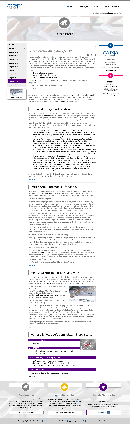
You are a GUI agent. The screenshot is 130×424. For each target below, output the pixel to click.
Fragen (42, 252)
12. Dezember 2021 (111, 91)
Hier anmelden (16, 97)
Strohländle (45, 130)
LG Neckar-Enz (33, 66)
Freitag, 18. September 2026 (111, 86)
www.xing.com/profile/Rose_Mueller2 (105, 406)
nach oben (32, 376)
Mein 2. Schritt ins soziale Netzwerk (45, 77)
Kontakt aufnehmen (111, 70)
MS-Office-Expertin (45, 193)
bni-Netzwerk (58, 149)
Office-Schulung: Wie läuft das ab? (45, 75)
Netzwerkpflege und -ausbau (43, 73)
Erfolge (37, 80)
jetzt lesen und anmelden (26, 412)
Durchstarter (103, 13)
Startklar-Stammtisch (42, 116)
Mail (64, 101)
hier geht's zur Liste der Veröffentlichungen (112, 94)
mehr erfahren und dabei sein (65, 413)
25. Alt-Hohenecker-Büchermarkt (83, 95)
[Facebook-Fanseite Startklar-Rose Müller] (108, 412)
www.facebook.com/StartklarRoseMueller (43, 295)
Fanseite (50, 283)
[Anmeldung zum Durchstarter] (16, 93)
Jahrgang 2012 (111, 13)
